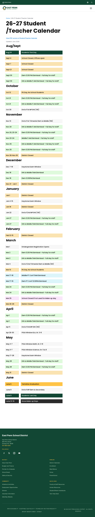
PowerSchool (53, 475)
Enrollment (53, 466)
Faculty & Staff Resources (57, 484)
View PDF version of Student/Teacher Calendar (21, 38)
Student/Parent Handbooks (57, 490)
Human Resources (55, 487)
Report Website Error (29, 511)
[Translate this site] (87, 2)
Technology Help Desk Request (46, 508)
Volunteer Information (8, 493)
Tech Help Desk (54, 493)
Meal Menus (53, 469)
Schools (4, 490)
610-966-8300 (6, 445)
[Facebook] (4, 453)
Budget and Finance (8, 466)
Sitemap (39, 511)
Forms (51, 472)
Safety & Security (7, 475)
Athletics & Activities (8, 484)
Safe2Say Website (7, 497)
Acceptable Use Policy (27, 508)
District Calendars (55, 463)
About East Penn (7, 463)
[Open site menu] (91, 8)
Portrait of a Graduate (8, 469)
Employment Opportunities (10, 487)
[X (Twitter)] (9, 453)
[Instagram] (14, 453)
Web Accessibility (12, 508)
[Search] (91, 2)
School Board (6, 472)
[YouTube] (19, 453)
